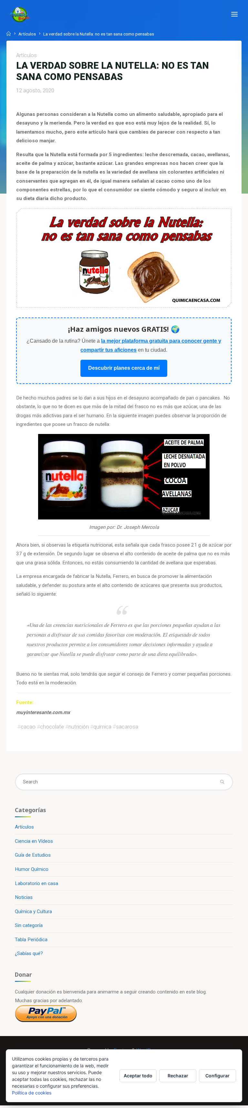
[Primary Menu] (234, 14)
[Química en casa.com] (20, 14)
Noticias (24, 897)
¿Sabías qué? (29, 953)
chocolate (52, 726)
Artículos (27, 33)
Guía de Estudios (33, 855)
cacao (28, 726)
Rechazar (178, 1075)
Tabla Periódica (31, 939)
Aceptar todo (138, 1075)
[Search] (222, 782)
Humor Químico (31, 869)
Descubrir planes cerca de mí (124, 368)
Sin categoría (29, 925)
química (102, 726)
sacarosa (127, 726)
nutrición (78, 726)
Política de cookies (31, 1092)
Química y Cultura (33, 911)
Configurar (217, 1075)
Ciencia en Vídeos (34, 841)
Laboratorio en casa (36, 883)
